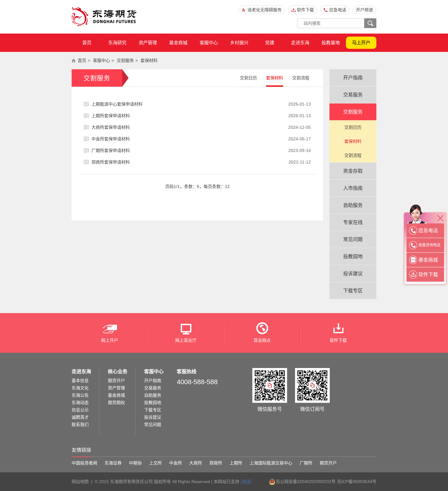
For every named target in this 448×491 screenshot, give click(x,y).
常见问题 (353, 239)
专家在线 (353, 222)
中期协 (135, 462)
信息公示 (80, 409)
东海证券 (113, 462)
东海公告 (80, 395)
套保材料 (149, 60)
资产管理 (148, 42)
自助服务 (353, 205)
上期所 (235, 462)
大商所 (195, 462)
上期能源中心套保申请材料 (201, 104)
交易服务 (353, 94)
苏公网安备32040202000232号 (306, 481)
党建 (269, 42)
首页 (86, 42)
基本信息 (80, 380)
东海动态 (80, 402)
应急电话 (337, 9)
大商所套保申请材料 (201, 127)
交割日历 (248, 77)
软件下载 (305, 9)
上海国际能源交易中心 (271, 462)
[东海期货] (104, 17)
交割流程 (300, 77)
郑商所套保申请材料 (201, 162)
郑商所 (215, 462)
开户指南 (353, 77)
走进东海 (300, 42)
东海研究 (117, 42)
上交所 (155, 462)
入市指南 (353, 188)
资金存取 (353, 171)
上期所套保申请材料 (201, 115)
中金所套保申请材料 (201, 138)
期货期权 (116, 402)
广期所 (306, 462)
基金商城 (178, 42)
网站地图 (80, 481)
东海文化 (80, 387)
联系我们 (80, 424)
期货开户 (116, 380)
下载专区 (353, 290)
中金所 (175, 462)
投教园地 (353, 256)
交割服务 (125, 60)
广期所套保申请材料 (201, 150)
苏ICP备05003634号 (356, 481)
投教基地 (331, 42)
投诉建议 (353, 273)
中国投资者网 (84, 462)
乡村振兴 (239, 42)
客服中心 (209, 42)
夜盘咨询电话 (429, 245)
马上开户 (361, 42)
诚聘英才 (80, 417)
